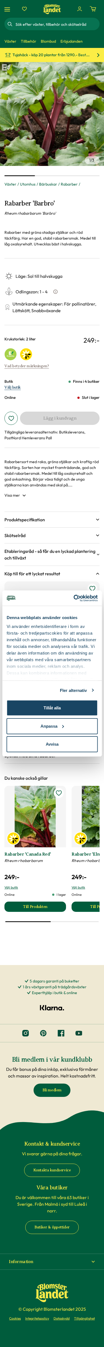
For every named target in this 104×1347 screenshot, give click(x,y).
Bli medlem (52, 1090)
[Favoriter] (24, 9)
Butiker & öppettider (52, 1227)
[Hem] (52, 9)
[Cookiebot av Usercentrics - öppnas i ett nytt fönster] (74, 598)
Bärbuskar (48, 184)
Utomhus (27, 184)
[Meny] (8, 9)
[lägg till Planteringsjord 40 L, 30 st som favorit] (92, 589)
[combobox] (57, 24)
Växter (10, 184)
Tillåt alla (52, 707)
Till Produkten (44, 908)
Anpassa (48, 725)
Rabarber (69, 184)
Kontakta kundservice (52, 1170)
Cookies (15, 1318)
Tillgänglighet (84, 1318)
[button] (52, 519)
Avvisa (52, 744)
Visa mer (12, 495)
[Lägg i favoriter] (11, 418)
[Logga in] (79, 9)
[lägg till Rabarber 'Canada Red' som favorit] (59, 793)
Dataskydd (62, 1318)
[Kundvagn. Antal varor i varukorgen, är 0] (93, 9)
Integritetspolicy (37, 1318)
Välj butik (12, 387)
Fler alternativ (73, 690)
